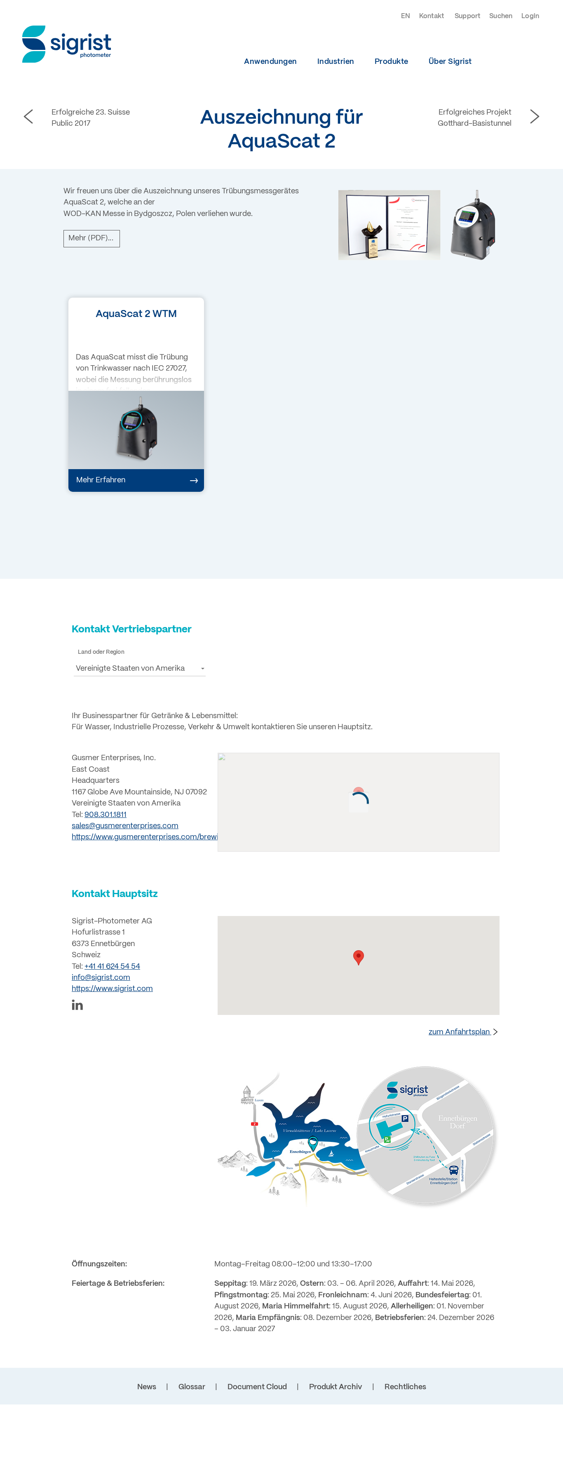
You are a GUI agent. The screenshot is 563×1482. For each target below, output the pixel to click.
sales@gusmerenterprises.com (125, 826)
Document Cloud (257, 1387)
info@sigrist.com (101, 978)
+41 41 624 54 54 (112, 966)
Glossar (191, 1387)
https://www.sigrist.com (112, 989)
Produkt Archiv (335, 1387)
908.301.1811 (105, 815)
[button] (140, 668)
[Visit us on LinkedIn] (140, 1006)
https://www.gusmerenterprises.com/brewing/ (151, 837)
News (146, 1387)
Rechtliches (405, 1387)
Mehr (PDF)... (90, 238)
